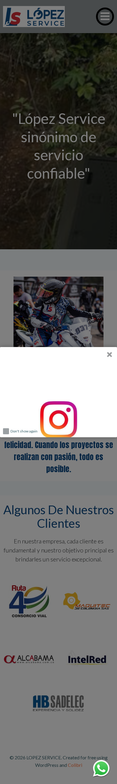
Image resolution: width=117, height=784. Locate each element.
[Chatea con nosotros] (101, 768)
